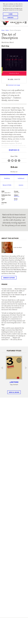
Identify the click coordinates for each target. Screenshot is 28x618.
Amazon (21, 185)
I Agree (10, 14)
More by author (9, 278)
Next (25, 368)
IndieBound (21, 178)
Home (2, 30)
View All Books (14, 392)
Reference (16, 196)
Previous (3, 368)
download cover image (14, 85)
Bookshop (7, 178)
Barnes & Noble (7, 185)
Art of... (16, 200)
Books (7, 30)
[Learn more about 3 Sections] (14, 368)
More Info (10, 17)
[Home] (12, 22)
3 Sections (14, 382)
